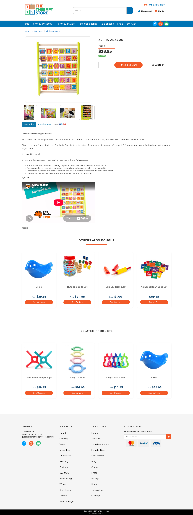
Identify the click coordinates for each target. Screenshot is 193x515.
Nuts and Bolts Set (77, 287)
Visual (62, 444)
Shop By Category (43, 24)
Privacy (94, 478)
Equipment (65, 467)
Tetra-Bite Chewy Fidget (38, 377)
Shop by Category (100, 444)
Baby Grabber (77, 377)
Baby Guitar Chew (115, 377)
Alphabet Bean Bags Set (154, 287)
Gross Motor (65, 490)
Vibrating (63, 461)
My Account (146, 11)
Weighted (64, 484)
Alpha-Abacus (53, 31)
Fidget (62, 433)
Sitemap (95, 495)
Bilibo (39, 287)
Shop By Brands (66, 24)
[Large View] (29, 112)
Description (28, 124)
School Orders (88, 24)
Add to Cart (129, 64)
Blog (93, 461)
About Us (96, 438)
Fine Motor (65, 455)
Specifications (44, 124)
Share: (56, 124)
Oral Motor (64, 473)
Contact (131, 24)
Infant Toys (37, 31)
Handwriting (65, 478)
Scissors (63, 495)
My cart (161, 11)
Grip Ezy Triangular (116, 287)
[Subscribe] (168, 436)
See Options (39, 302)
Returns (95, 484)
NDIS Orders (107, 24)
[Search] (129, 10)
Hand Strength (66, 501)
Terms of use (97, 490)
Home (26, 24)
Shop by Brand (98, 450)
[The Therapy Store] (39, 8)
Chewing (63, 438)
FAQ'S (120, 24)
